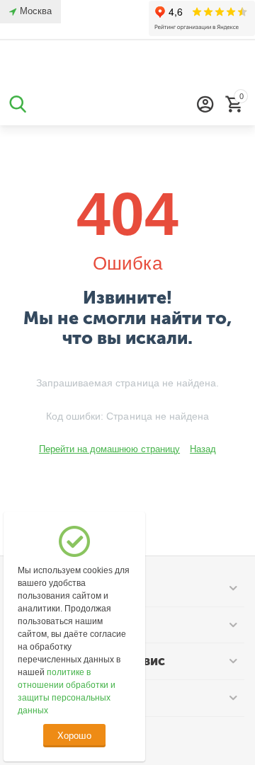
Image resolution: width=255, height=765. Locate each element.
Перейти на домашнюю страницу (109, 449)
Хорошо (74, 735)
